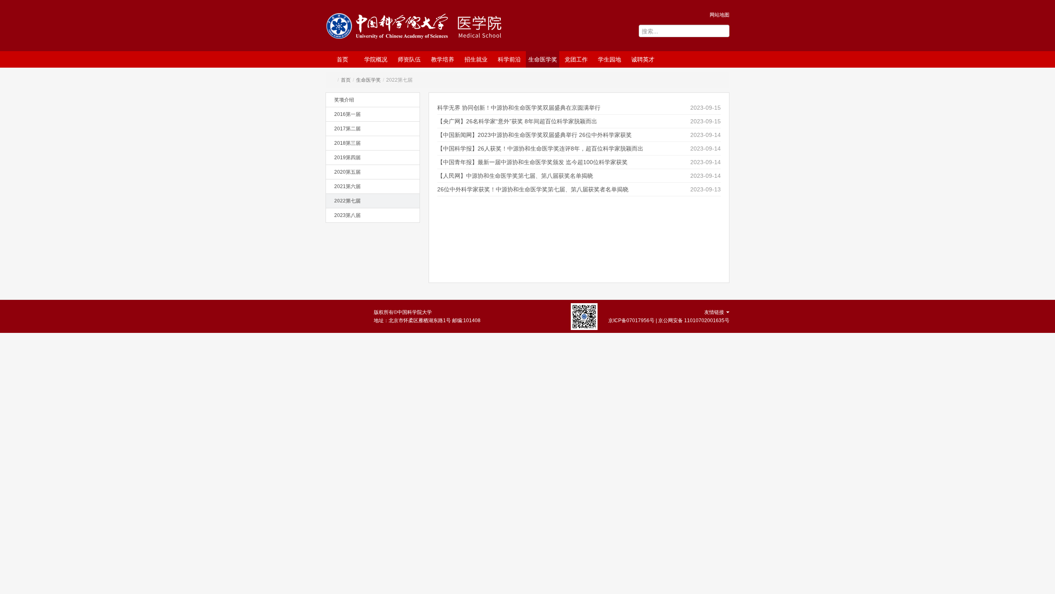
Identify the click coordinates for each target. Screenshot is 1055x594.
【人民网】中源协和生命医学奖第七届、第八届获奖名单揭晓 (515, 175)
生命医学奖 (542, 59)
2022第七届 (347, 201)
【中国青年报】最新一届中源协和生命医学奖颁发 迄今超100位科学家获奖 (532, 162)
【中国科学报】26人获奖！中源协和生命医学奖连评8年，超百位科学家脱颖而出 (540, 148)
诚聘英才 (642, 59)
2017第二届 (347, 129)
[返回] (389, 27)
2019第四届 (347, 157)
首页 (342, 59)
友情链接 (714, 312)
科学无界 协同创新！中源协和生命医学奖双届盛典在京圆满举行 (518, 107)
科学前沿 (509, 59)
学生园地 (609, 59)
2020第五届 (347, 172)
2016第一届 (347, 114)
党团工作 (576, 59)
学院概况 (375, 59)
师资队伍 (409, 59)
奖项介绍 (344, 100)
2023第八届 (347, 215)
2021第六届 (347, 186)
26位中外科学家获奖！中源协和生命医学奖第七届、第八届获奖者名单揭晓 (532, 189)
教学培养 (442, 59)
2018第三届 (347, 143)
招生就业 (476, 59)
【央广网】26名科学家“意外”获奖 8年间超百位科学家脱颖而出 (517, 121)
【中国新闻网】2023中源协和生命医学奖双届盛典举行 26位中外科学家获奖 (534, 135)
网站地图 (719, 15)
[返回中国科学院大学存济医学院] (492, 26)
